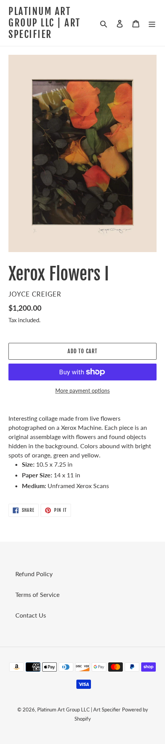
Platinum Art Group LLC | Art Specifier (44, 23)
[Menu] (152, 23)
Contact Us (30, 615)
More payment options (82, 390)
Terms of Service (37, 594)
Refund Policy (34, 573)
